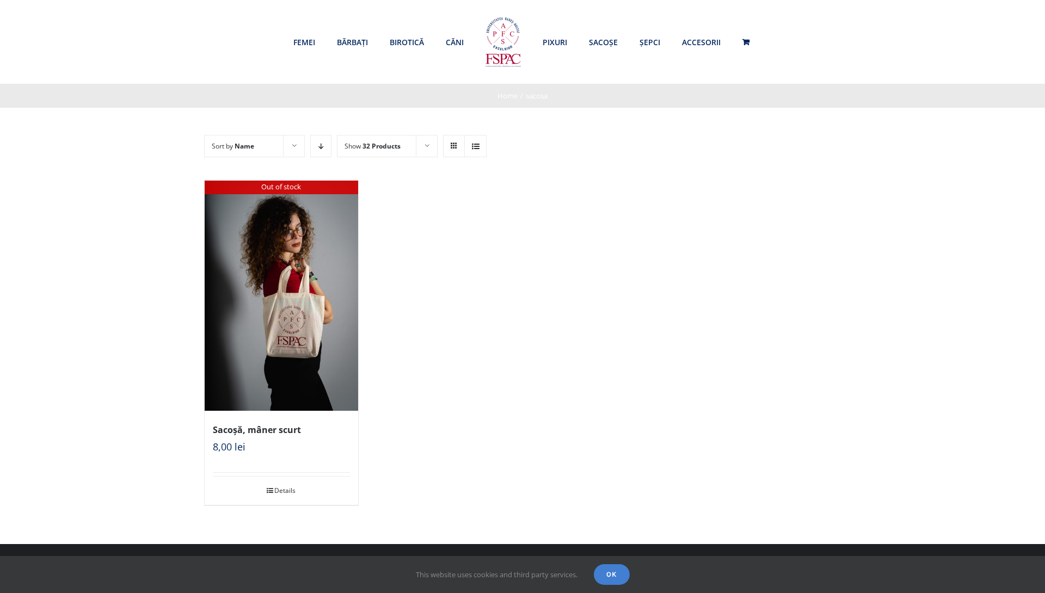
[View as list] (475, 146)
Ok (611, 574)
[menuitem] (304, 42)
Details (285, 490)
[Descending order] (320, 146)
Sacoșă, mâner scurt (257, 430)
